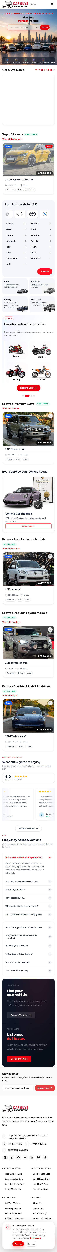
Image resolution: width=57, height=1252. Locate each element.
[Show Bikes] (25, 394)
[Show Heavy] (34, 394)
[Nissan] (9, 214)
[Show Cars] (23, 394)
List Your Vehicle (19, 1057)
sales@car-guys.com (18, 1148)
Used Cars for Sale (13, 1172)
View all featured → (12, 139)
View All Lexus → (11, 547)
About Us (37, 1202)
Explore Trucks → (28, 386)
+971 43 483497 (16, 1142)
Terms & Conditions (42, 1217)
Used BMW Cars (40, 1182)
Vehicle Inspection (13, 1212)
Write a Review (26, 827)
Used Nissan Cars (41, 1177)
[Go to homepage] (15, 4)
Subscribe (43, 1086)
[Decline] (50, 1226)
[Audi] (47, 214)
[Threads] (45, 1156)
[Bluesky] (38, 1156)
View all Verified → (45, 69)
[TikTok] (11, 1156)
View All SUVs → (10, 407)
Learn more (35, 1238)
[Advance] (36, 27)
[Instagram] (5, 1156)
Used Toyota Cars (41, 1172)
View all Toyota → (11, 620)
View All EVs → (9, 694)
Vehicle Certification (14, 1217)
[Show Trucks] (29, 394)
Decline (31, 1244)
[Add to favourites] (50, 414)
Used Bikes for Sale (14, 1177)
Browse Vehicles (19, 1013)
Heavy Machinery (13, 1187)
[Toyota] (22, 214)
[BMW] (34, 214)
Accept (18, 1244)
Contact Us (38, 1207)
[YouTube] (25, 1156)
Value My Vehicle (13, 1207)
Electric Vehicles (41, 1187)
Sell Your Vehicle (12, 1202)
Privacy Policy (39, 1212)
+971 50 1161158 (38, 1142)
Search (45, 27)
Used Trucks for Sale (14, 1182)
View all (45, 271)
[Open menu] (52, 4)
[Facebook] (18, 1156)
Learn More (28, 524)
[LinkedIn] (31, 1156)
